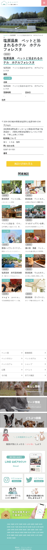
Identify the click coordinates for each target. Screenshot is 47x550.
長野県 (12, 529)
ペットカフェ (6, 364)
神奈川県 (25, 527)
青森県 (12, 524)
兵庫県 (8, 532)
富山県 (33, 527)
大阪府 (40, 529)
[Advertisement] (23, 325)
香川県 (8, 535)
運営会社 (17, 547)
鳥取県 (22, 532)
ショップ (28, 364)
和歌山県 (17, 532)
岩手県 (16, 524)
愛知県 (24, 529)
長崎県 (28, 535)
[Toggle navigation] (44, 3)
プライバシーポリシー (26, 547)
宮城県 (20, 524)
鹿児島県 (9, 538)
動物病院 (28, 353)
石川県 (37, 527)
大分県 (36, 535)
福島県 (32, 524)
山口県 (37, 532)
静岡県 (20, 529)
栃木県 (40, 524)
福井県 (41, 527)
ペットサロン (6, 358)
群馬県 (8, 527)
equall (5, 35)
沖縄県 (14, 538)
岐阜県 (16, 529)
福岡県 (20, 535)
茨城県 (36, 524)
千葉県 (16, 527)
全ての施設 (29, 375)
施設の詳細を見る (23, 163)
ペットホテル (30, 358)
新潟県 (29, 527)
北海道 (8, 524)
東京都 (20, 527)
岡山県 (29, 532)
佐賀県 (24, 535)
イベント (28, 370)
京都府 (36, 529)
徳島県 (41, 532)
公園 (3, 370)
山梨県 (8, 529)
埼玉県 (12, 527)
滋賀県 (32, 529)
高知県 (16, 535)
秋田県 (24, 524)
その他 (4, 375)
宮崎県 (40, 535)
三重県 (28, 529)
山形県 (28, 524)
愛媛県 (12, 535)
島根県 (25, 532)
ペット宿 (5, 353)
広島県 (33, 532)
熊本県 (32, 535)
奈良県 (12, 532)
